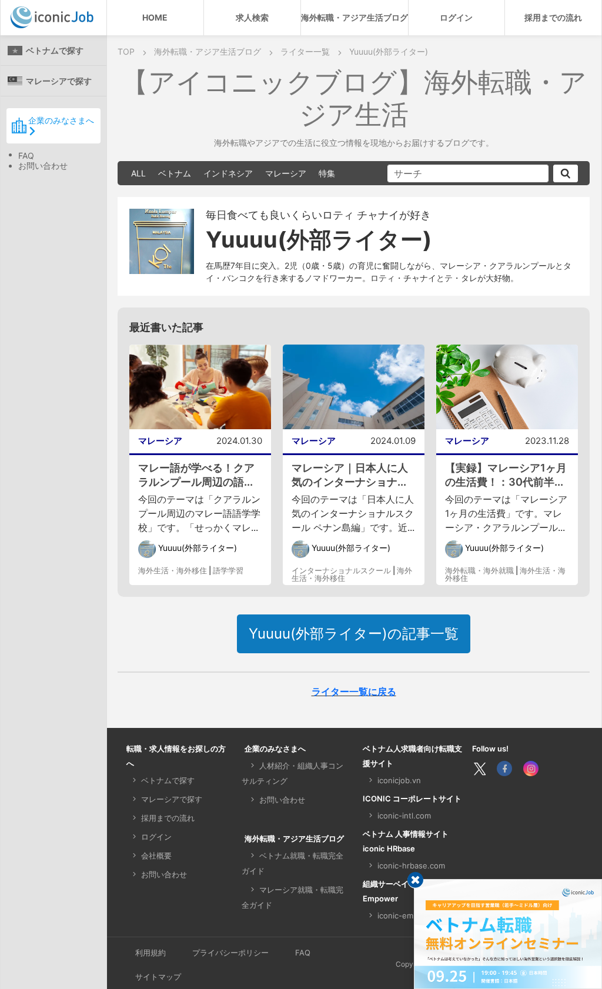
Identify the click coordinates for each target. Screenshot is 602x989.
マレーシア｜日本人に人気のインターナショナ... (350, 475)
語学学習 (228, 570)
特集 (327, 173)
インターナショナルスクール (341, 570)
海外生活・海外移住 (172, 570)
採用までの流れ (553, 17)
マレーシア (285, 173)
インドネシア (228, 173)
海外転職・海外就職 (479, 570)
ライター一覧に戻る (354, 691)
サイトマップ (158, 976)
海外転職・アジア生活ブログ (354, 17)
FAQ (26, 156)
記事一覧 (354, 633)
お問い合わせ (43, 166)
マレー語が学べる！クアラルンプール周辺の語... (196, 475)
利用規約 (150, 952)
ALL (138, 173)
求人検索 (252, 17)
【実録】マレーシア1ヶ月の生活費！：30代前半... (506, 475)
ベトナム (174, 173)
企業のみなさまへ (61, 120)
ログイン (456, 17)
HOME (155, 17)
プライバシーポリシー (230, 952)
